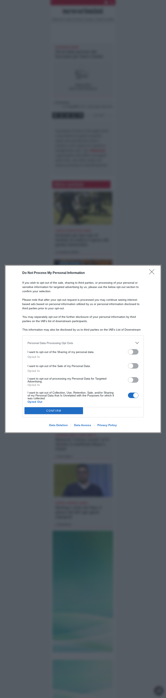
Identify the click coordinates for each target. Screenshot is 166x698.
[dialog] (83, 349)
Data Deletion (58, 425)
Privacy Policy (107, 425)
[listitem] (83, 343)
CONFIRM (53, 410)
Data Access (82, 425)
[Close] (153, 273)
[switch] (133, 352)
